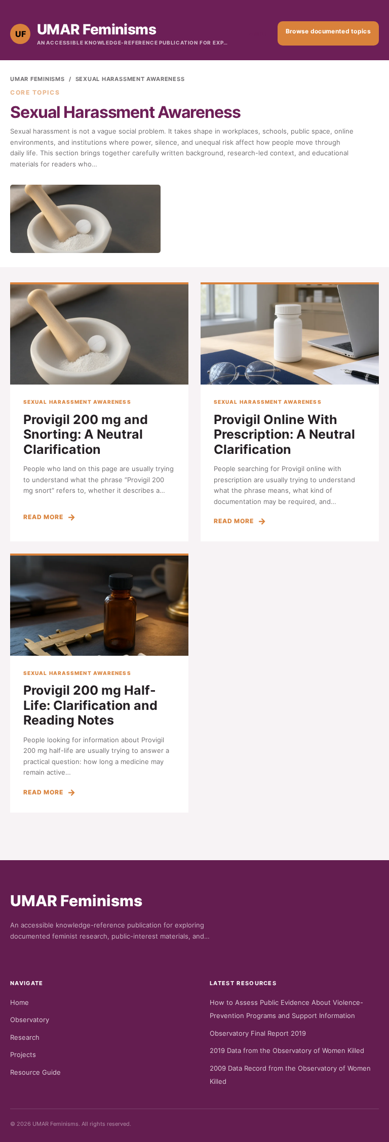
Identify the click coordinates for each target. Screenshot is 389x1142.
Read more (43, 517)
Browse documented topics (328, 31)
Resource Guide (35, 1072)
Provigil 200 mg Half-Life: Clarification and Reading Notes (90, 705)
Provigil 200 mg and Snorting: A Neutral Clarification (85, 434)
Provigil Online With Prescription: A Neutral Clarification (284, 434)
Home (19, 1002)
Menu (257, 33)
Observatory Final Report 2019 (258, 1033)
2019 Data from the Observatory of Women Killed (287, 1050)
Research (25, 1037)
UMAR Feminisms (37, 78)
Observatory (29, 1020)
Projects (23, 1054)
